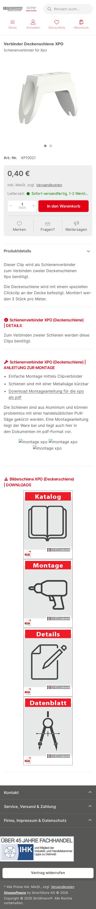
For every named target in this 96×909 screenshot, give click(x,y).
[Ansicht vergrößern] (48, 98)
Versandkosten (49, 185)
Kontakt (11, 792)
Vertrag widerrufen (48, 873)
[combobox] (68, 9)
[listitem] (48, 98)
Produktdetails (17, 250)
